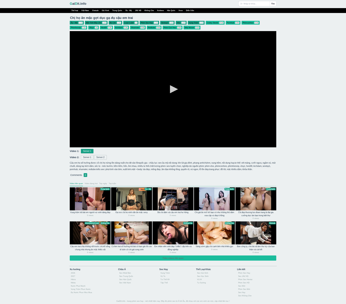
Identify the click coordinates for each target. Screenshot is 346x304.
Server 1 (87, 151)
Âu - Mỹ (128, 10)
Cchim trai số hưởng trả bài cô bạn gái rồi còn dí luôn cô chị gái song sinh (132, 248)
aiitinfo (78, 3)
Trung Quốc (117, 10)
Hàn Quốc (171, 10)
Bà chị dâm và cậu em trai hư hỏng (172, 212)
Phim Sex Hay (244, 273)
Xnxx (181, 10)
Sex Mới (241, 286)
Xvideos (160, 10)
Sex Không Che (245, 296)
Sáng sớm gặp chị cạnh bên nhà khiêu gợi (214, 246)
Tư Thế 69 (164, 279)
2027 (73, 276)
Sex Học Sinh (203, 276)
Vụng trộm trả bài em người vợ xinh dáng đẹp (90, 212)
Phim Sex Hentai (245, 279)
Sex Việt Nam (125, 283)
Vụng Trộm (165, 273)
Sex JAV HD (243, 276)
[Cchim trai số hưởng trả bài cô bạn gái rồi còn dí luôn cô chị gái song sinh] (131, 232)
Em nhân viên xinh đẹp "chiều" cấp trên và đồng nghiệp (173, 248)
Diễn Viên (190, 10)
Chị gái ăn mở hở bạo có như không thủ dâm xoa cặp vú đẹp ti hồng (214, 214)
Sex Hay (241, 292)
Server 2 (100, 157)
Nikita (73, 283)
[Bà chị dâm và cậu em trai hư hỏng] (173, 198)
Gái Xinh (105, 10)
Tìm (273, 4)
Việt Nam (85, 10)
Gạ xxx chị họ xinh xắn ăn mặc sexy (131, 212)
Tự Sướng (201, 283)
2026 (73, 273)
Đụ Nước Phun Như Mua (81, 292)
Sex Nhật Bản (125, 273)
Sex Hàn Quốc (125, 279)
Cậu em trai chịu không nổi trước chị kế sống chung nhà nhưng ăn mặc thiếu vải (90, 248)
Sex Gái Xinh (202, 273)
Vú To (162, 276)
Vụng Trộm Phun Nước (81, 289)
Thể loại (74, 10)
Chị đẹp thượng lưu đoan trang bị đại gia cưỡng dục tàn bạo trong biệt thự (255, 214)
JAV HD (138, 10)
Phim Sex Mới (244, 289)
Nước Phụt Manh (78, 286)
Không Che (149, 10)
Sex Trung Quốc (126, 276)
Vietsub (95, 10)
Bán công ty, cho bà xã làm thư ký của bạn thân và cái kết (256, 248)
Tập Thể (164, 283)
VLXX (199, 279)
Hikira (73, 279)
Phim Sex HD (243, 283)
